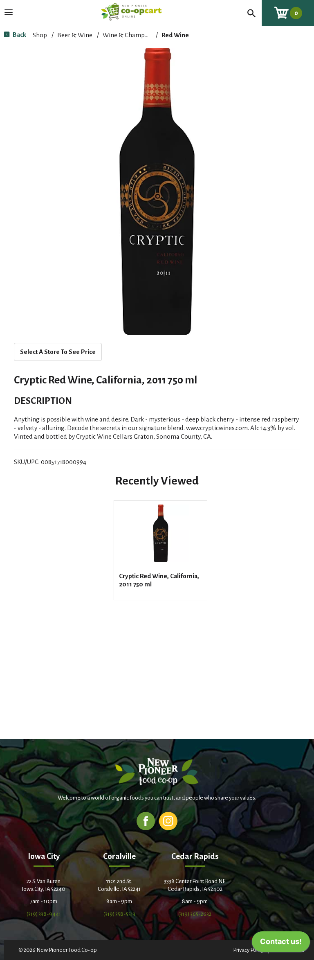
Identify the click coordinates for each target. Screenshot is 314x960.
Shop (40, 35)
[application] (281, 943)
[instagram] (168, 821)
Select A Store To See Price (58, 351)
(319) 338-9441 (44, 914)
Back (18, 34)
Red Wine (175, 35)
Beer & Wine (74, 35)
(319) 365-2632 (194, 914)
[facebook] (146, 821)
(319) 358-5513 (119, 914)
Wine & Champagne (131, 35)
